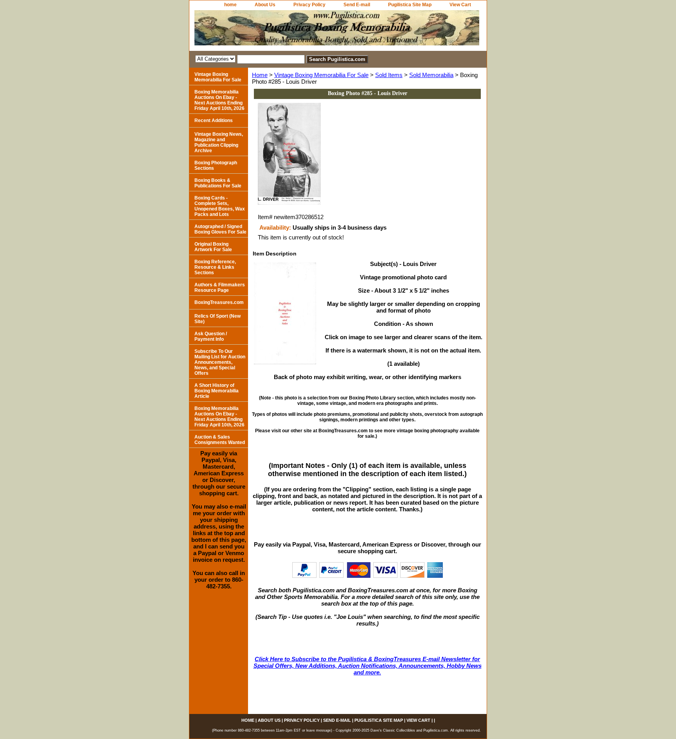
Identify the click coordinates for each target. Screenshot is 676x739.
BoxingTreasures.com (219, 302)
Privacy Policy (309, 4)
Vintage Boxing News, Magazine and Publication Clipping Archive (218, 142)
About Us (265, 4)
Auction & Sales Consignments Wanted (219, 439)
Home (260, 75)
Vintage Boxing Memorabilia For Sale (321, 75)
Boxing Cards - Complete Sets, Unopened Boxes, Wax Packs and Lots (219, 206)
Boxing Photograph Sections (215, 165)
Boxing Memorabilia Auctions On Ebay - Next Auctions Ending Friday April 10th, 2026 (219, 100)
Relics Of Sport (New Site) (217, 318)
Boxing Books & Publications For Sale (217, 183)
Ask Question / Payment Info (210, 336)
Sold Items (389, 75)
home (230, 4)
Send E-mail (356, 4)
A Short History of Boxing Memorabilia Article (216, 391)
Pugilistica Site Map (409, 4)
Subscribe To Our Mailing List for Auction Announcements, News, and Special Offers (219, 362)
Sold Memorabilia (431, 75)
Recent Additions (213, 120)
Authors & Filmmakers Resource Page (219, 287)
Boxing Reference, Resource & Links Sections (215, 267)
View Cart (460, 4)
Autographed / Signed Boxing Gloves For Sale (220, 229)
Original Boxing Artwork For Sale (213, 246)
